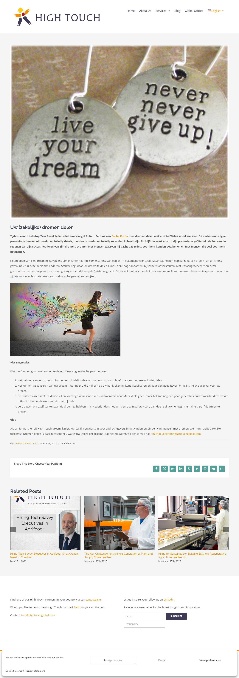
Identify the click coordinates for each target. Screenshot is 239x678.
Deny (161, 660)
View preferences (210, 660)
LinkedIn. (169, 599)
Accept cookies (113, 660)
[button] (13, 529)
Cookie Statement (15, 670)
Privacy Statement (35, 670)
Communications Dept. (25, 443)
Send (77, 607)
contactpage (93, 599)
